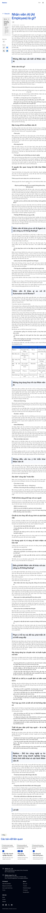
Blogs (3, 897)
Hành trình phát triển (6, 883)
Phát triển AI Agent (27, 888)
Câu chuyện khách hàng (7, 888)
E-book (3, 899)
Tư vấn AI (25, 886)
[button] (39, 2)
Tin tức (3, 890)
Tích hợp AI (25, 890)
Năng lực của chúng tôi (7, 886)
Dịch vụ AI (25, 883)
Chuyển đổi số (26, 892)
